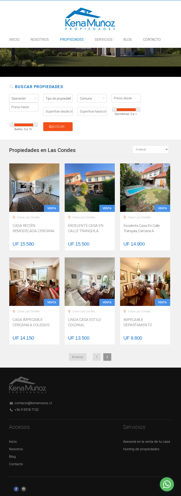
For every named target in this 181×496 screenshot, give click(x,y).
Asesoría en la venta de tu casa (146, 442)
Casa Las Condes (28, 217)
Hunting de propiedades (141, 449)
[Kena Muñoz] (90, 18)
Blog (127, 39)
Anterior (77, 357)
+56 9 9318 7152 (26, 410)
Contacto (152, 39)
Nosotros (39, 39)
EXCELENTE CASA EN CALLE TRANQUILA (86, 228)
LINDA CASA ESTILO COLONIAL (84, 322)
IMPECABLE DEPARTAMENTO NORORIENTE (137, 324)
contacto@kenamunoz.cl (33, 403)
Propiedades (72, 39)
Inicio (14, 39)
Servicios (103, 39)
